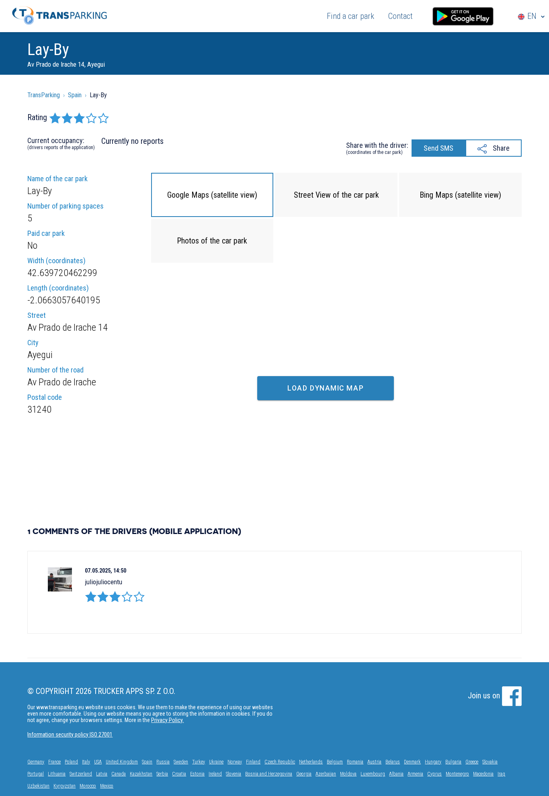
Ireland (215, 774)
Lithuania (57, 774)
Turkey (198, 762)
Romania (355, 762)
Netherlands (311, 762)
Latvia (101, 774)
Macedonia (483, 774)
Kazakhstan (141, 774)
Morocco (88, 786)
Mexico (106, 786)
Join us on (485, 695)
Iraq (501, 774)
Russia (163, 762)
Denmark (412, 762)
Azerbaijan (325, 774)
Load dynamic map (325, 388)
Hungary (433, 762)
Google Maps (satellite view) (212, 195)
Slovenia (233, 774)
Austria (374, 762)
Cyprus (434, 774)
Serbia (162, 774)
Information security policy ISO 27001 (70, 734)
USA (98, 762)
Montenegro (457, 774)
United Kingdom (122, 762)
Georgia (303, 774)
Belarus (392, 762)
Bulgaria (453, 762)
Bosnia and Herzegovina (268, 774)
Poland (71, 762)
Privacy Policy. (167, 720)
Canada (118, 774)
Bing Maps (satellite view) (460, 195)
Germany (35, 762)
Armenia (415, 774)
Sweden (181, 762)
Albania (396, 774)
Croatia (179, 774)
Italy (86, 762)
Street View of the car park (336, 195)
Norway (234, 762)
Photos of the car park (212, 241)
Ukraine (216, 762)
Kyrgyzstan (64, 786)
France (54, 762)
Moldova (348, 774)
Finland (253, 762)
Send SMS (438, 148)
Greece (471, 762)
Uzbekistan (38, 786)
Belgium (335, 762)
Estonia (197, 774)
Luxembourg (373, 774)
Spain (147, 762)
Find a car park (350, 16)
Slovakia (490, 762)
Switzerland (81, 774)
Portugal (35, 774)
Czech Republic (279, 762)
